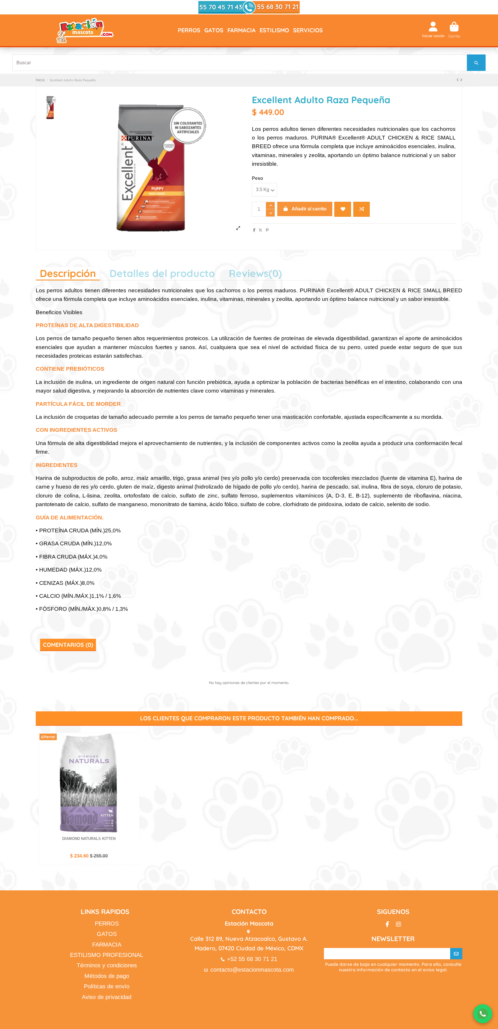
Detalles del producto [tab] (162, 273)
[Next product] (461, 80)
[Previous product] (458, 80)
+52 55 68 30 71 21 (252, 959)
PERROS (107, 923)
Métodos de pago (106, 976)
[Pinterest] (267, 230)
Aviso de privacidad (106, 997)
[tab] (255, 273)
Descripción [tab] (68, 273)
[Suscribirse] (456, 954)
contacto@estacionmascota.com (252, 969)
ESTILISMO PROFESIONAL (106, 955)
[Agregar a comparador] (361, 209)
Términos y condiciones (107, 965)
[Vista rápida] (134, 761)
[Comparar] (134, 751)
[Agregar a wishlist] (342, 209)
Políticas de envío (106, 986)
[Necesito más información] (482, 1013)
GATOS (107, 933)
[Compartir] (254, 230)
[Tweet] (260, 230)
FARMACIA (106, 944)
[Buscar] (476, 62)
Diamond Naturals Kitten (89, 838)
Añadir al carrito (309, 208)
